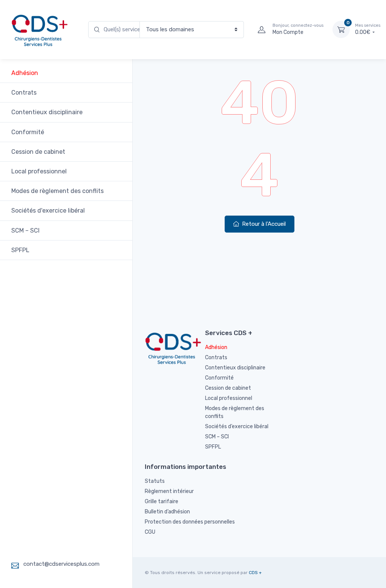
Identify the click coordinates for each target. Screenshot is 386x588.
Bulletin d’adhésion (167, 511)
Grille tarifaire (161, 501)
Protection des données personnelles (190, 522)
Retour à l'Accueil (263, 223)
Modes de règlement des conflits (57, 190)
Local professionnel (39, 171)
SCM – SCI (25, 230)
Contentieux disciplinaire (47, 112)
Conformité (27, 132)
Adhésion (24, 73)
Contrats (24, 92)
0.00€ (367, 29)
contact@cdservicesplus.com (61, 563)
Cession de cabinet (38, 151)
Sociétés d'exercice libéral (48, 210)
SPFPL (20, 250)
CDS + (255, 572)
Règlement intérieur (169, 491)
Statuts (155, 481)
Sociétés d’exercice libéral (236, 426)
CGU (150, 532)
